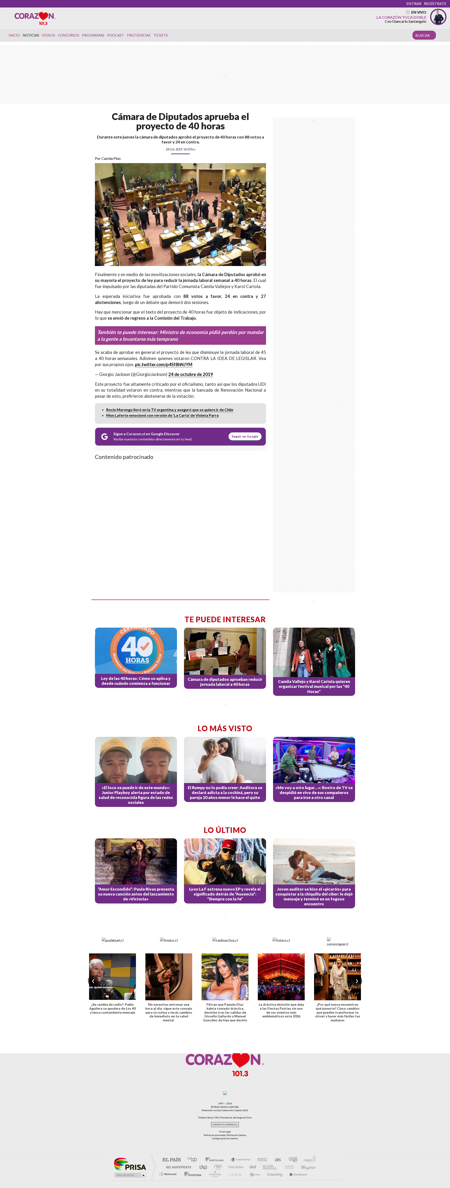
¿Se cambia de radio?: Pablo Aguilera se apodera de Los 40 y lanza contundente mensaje (112, 1008)
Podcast (115, 35)
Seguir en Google (245, 436)
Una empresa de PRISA (130, 1163)
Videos (48, 35)
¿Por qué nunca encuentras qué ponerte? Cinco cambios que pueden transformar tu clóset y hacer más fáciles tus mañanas (337, 1012)
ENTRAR (413, 3)
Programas (93, 35)
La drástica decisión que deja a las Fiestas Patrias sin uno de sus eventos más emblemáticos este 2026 (281, 1010)
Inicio (14, 35)
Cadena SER (261, 1160)
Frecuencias (138, 35)
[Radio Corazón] (35, 18)
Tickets (160, 35)
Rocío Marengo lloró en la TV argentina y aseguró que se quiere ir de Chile (169, 409)
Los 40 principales (194, 1160)
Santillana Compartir (240, 1160)
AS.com (275, 1160)
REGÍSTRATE (435, 3)
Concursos (68, 35)
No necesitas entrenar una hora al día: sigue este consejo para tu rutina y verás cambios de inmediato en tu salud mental (168, 1012)
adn (291, 1160)
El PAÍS (171, 1160)
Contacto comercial (225, 1124)
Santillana (216, 1160)
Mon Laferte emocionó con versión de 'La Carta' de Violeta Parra (162, 415)
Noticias (31, 35)
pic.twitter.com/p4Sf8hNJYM (163, 364)
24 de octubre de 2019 (190, 374)
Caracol (308, 1160)
